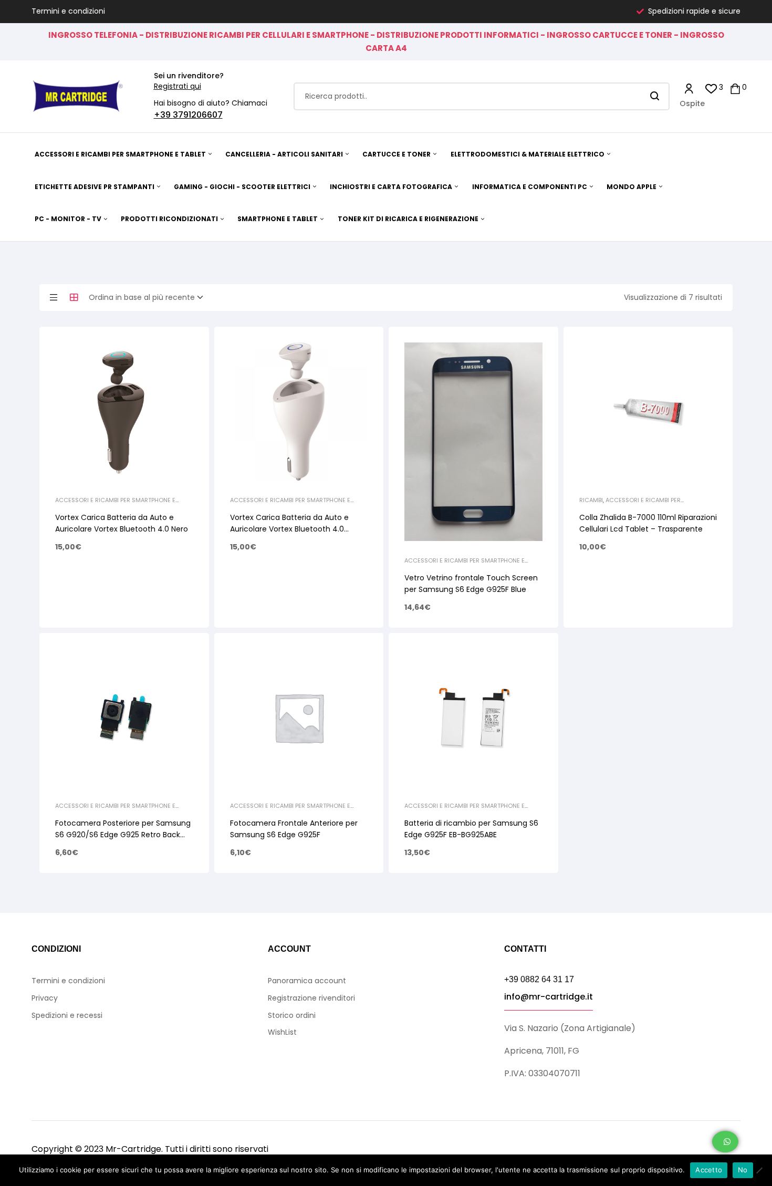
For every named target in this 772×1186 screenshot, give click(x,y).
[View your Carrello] (735, 88)
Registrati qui (177, 86)
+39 (163, 115)
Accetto (708, 1170)
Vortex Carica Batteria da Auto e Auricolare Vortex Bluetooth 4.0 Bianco (289, 529)
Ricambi (591, 500)
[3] (711, 88)
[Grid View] (74, 297)
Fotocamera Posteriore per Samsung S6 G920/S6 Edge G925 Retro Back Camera (123, 834)
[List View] (53, 297)
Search (655, 96)
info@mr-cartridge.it (548, 997)
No (743, 1170)
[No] (759, 1170)
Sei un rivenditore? (189, 75)
